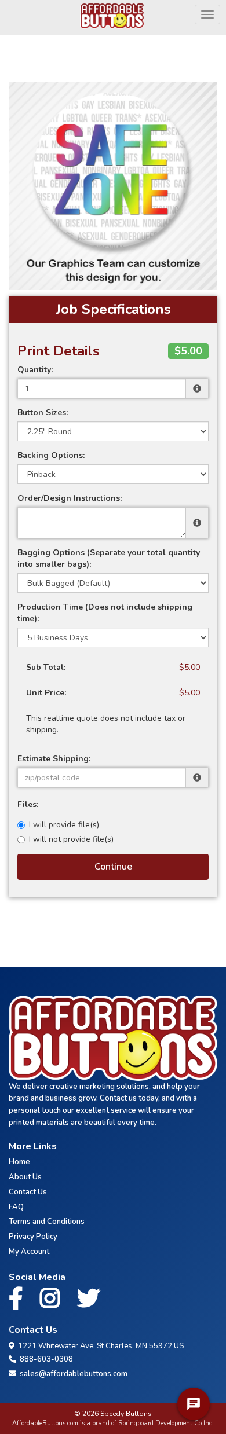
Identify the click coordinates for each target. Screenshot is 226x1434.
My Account (29, 1251)
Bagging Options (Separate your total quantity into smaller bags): (108, 558)
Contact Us (28, 1192)
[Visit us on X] (91, 1299)
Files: (27, 804)
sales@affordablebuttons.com (71, 1374)
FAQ (16, 1207)
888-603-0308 (44, 1359)
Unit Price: (46, 692)
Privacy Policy (33, 1236)
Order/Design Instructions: (69, 498)
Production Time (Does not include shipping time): (104, 613)
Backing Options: (51, 455)
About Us (25, 1177)
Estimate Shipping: (53, 758)
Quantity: (35, 369)
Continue (113, 866)
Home (19, 1162)
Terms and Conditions (47, 1221)
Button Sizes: (42, 412)
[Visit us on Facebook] (18, 1299)
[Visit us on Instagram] (52, 1299)
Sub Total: (45, 667)
